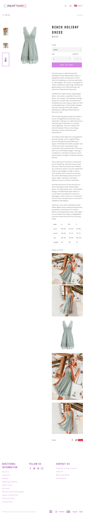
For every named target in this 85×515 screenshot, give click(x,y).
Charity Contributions (10, 495)
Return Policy (7, 485)
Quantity (75, 54)
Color (54, 45)
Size (53, 54)
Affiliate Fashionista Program (13, 492)
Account (80, 15)
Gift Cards (6, 488)
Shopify (33, 511)
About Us (5, 472)
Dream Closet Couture (14, 511)
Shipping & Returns (9, 482)
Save (81, 440)
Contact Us (6, 475)
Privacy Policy (7, 502)
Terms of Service (8, 498)
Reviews (5, 478)
